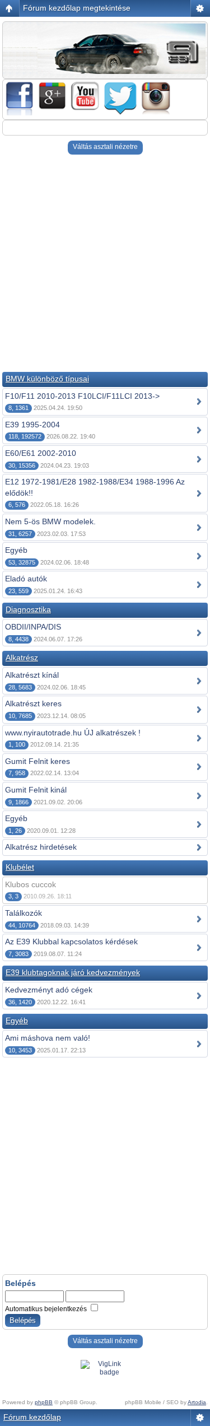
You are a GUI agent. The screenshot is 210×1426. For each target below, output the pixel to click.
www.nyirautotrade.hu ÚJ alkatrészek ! (73, 732)
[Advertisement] (105, 265)
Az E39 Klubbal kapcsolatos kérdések (71, 941)
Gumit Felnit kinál (36, 789)
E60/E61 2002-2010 (40, 453)
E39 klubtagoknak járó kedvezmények (73, 972)
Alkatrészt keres (33, 703)
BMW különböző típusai (47, 378)
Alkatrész (22, 657)
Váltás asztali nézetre (105, 147)
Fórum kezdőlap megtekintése (76, 7)
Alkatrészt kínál (32, 674)
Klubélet (20, 867)
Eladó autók (26, 578)
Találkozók (23, 912)
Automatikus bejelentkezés (46, 1309)
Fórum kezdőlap (32, 1417)
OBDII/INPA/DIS (33, 626)
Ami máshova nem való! (47, 1037)
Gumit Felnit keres (37, 761)
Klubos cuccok (30, 884)
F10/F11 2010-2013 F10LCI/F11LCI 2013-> (82, 396)
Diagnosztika (28, 609)
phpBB (44, 1402)
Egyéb (16, 550)
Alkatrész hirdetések (41, 846)
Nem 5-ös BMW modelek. (50, 521)
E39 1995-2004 (32, 424)
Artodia (197, 1402)
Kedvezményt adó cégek (48, 989)
